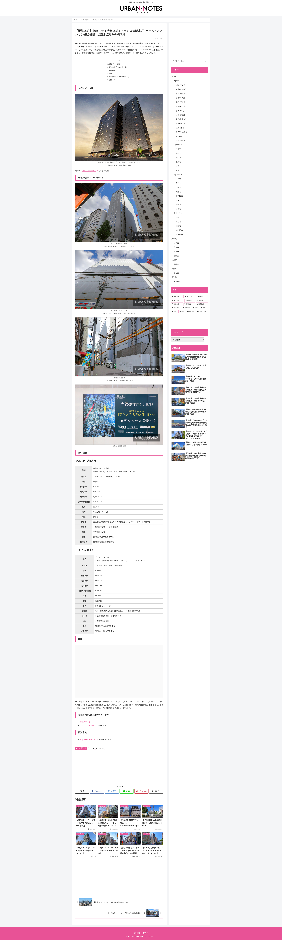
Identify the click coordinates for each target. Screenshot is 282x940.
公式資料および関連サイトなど (120, 76)
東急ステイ (84, 722)
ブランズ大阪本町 (89, 171)
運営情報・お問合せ (141, 933)
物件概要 (112, 70)
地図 (110, 73)
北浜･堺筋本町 (82, 748)
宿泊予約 (112, 80)
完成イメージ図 (114, 64)
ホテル (92, 748)
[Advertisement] (97, 767)
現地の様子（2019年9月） (118, 67)
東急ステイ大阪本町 (88, 740)
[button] (156, 791)
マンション (100, 748)
